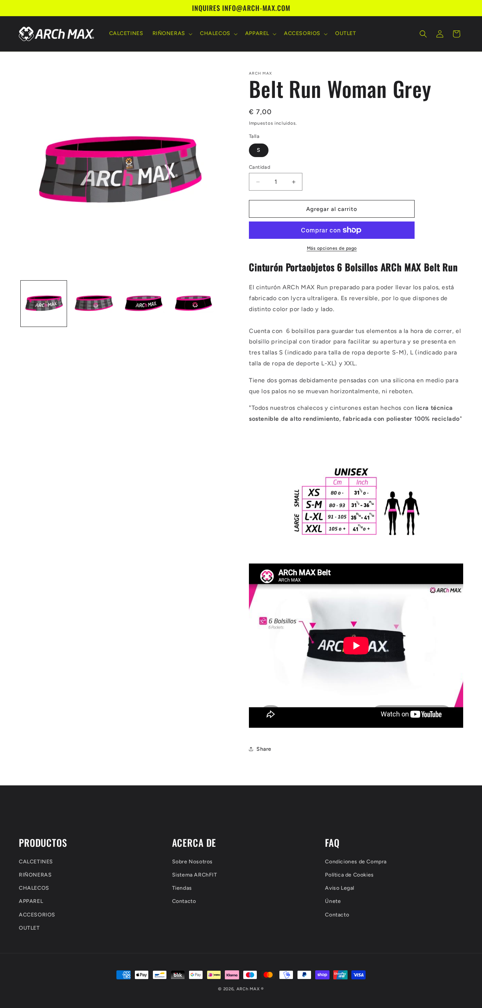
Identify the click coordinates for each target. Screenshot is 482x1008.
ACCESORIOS (37, 914)
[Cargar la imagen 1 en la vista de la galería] (44, 304)
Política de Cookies (349, 874)
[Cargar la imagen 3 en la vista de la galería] (143, 304)
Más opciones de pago (332, 248)
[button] (171, 34)
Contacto (184, 901)
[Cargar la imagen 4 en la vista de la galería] (193, 304)
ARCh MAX (248, 989)
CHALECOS (34, 888)
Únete (333, 901)
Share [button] (264, 749)
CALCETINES (36, 861)
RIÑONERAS (35, 874)
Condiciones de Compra (356, 861)
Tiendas (182, 888)
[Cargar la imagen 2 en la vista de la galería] (93, 304)
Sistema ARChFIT (194, 874)
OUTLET (29, 927)
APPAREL (31, 901)
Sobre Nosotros (192, 861)
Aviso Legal (339, 888)
